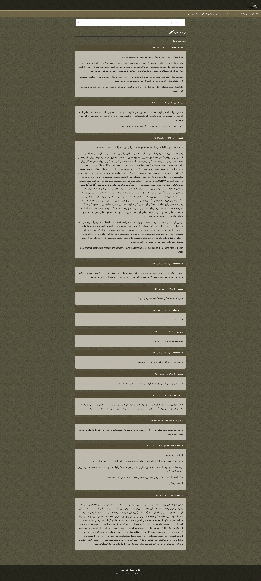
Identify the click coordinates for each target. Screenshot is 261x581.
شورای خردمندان (214, 14)
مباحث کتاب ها (229, 14)
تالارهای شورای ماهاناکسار (247, 14)
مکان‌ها (203, 14)
